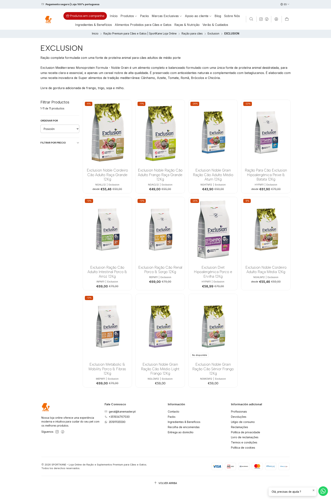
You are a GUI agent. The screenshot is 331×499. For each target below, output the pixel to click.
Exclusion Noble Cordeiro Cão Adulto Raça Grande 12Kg (107, 174)
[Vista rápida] (126, 138)
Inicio (95, 33)
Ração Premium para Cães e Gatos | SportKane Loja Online (140, 33)
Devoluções (238, 416)
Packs (171, 416)
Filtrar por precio (53, 142)
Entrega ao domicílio (180, 432)
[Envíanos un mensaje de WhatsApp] (323, 491)
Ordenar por (49, 120)
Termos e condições (244, 442)
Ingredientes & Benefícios (184, 421)
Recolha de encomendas (184, 427)
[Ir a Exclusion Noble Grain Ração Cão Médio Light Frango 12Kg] (160, 326)
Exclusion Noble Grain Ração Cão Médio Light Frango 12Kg (160, 369)
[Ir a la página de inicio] (48, 19)
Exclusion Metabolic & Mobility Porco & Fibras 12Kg (107, 369)
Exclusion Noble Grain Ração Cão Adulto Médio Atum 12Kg (213, 174)
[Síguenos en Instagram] (261, 19)
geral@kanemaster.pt (122, 411)
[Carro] (287, 19)
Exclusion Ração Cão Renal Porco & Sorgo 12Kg (160, 269)
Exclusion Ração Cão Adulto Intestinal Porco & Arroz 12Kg (107, 272)
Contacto (173, 411)
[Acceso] (276, 19)
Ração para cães (192, 33)
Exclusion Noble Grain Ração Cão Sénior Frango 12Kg (213, 369)
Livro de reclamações (244, 437)
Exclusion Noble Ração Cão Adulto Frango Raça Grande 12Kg (160, 174)
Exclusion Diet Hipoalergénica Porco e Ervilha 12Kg (213, 272)
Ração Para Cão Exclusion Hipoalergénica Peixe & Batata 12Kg (266, 174)
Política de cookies (243, 447)
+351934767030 (119, 416)
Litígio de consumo (243, 421)
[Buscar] (251, 19)
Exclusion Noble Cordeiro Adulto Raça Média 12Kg (266, 269)
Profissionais (239, 411)
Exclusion (213, 33)
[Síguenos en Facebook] (267, 19)
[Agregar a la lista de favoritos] (126, 128)
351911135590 (117, 421)
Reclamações (239, 427)
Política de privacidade (245, 432)
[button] (85, 16)
